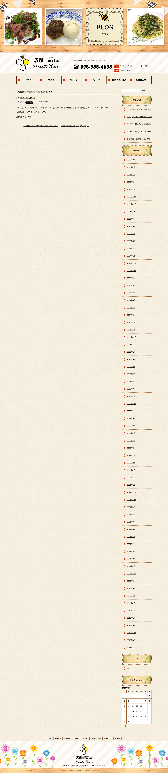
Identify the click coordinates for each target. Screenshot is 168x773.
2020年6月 (131, 588)
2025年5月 (131, 241)
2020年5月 (131, 596)
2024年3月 (131, 315)
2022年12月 (131, 404)
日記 (128, 668)
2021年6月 (131, 529)
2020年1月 (131, 603)
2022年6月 (131, 441)
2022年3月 (131, 463)
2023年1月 (131, 396)
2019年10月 (131, 618)
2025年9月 (131, 219)
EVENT (95, 80)
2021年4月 (131, 544)
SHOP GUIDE (118, 80)
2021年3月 (131, 551)
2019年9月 (131, 625)
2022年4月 (131, 455)
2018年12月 (131, 633)
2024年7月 (131, 293)
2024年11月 (131, 263)
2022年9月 (131, 418)
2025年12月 (131, 197)
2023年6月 (131, 381)
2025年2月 (131, 248)
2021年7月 (131, 522)
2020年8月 (131, 581)
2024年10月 (131, 271)
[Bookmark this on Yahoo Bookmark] (23, 102)
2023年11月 (131, 345)
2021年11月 (131, 492)
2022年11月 (131, 411)
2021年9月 (131, 507)
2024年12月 (131, 256)
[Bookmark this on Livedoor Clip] (21, 102)
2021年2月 (131, 559)
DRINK (72, 80)
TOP (27, 80)
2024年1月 (131, 330)
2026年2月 (131, 182)
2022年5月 (131, 448)
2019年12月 (131, 611)
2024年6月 (131, 300)
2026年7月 (131, 167)
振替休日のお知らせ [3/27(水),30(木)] (75, 126)
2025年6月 (131, 234)
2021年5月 (131, 537)
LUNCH (58, 738)
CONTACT (140, 80)
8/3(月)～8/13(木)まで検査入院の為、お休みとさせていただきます (139, 110)
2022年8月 (131, 426)
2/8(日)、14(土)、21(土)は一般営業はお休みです (139, 133)
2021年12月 (131, 485)
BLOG (117, 738)
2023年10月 (131, 352)
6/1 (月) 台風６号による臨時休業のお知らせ (139, 125)
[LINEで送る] (43, 102)
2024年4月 (131, 308)
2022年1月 (131, 478)
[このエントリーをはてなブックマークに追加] (18, 102)
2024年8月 (131, 285)
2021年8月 (131, 514)
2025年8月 (131, 226)
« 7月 (124, 726)
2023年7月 (131, 374)
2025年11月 (131, 204)
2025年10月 (131, 212)
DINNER (67, 738)
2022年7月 (131, 433)
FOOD (50, 80)
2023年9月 (131, 359)
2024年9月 (131, 278)
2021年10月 (131, 500)
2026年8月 (131, 160)
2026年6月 (131, 175)
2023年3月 (131, 389)
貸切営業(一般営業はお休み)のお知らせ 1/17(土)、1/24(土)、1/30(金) (139, 140)
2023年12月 (131, 337)
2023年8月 (131, 367)
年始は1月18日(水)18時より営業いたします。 (40, 126)
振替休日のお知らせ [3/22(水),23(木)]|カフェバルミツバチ (90, 60)
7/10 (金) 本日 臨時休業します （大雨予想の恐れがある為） (139, 118)
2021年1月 (131, 566)
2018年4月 (131, 647)
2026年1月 (131, 189)
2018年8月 (131, 640)
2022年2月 (131, 470)
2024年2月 (131, 322)
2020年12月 (131, 574)
